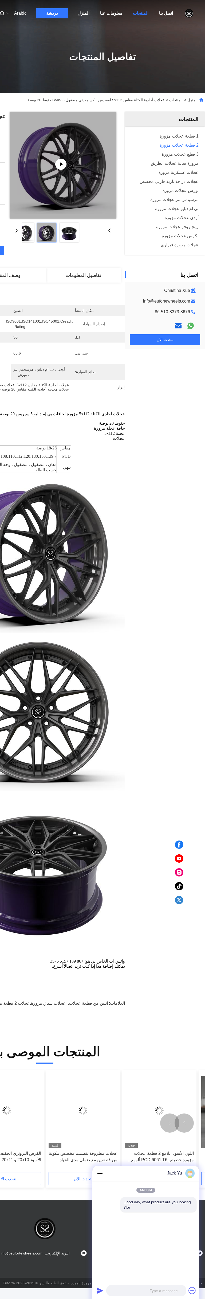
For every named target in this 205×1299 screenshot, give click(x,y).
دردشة (52, 13)
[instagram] (179, 872)
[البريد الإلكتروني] (178, 325)
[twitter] (179, 900)
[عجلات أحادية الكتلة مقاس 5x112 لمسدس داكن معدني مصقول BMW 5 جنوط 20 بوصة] (63, 165)
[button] (184, 1123)
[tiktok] (179, 886)
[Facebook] (179, 845)
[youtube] (179, 858)
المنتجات (140, 13)
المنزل (83, 13)
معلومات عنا (111, 13)
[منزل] (189, 13)
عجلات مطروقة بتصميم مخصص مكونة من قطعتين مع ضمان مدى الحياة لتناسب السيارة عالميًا (83, 1157)
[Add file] (192, 1290)
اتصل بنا (166, 13)
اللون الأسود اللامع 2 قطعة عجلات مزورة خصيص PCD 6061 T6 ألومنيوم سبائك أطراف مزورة (160, 1157)
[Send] (100, 1290)
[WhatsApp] (190, 325)
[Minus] (100, 1173)
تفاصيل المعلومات (83, 275)
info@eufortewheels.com (166, 301)
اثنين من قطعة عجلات (88, 1003)
